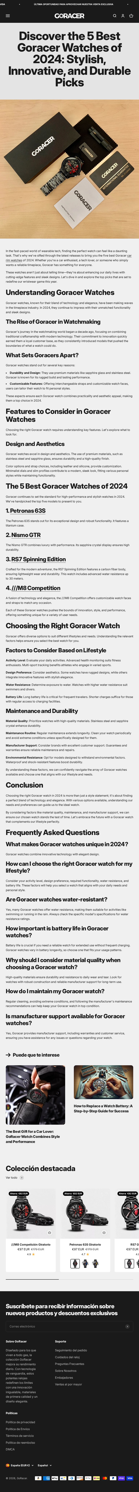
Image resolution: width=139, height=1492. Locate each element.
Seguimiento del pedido (71, 1350)
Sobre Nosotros (65, 1371)
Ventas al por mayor (68, 1384)
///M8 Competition (36, 587)
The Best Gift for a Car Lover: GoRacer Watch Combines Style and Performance (33, 1136)
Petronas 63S (27, 510)
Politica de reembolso (20, 1442)
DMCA (10, 1449)
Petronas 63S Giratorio (85, 1244)
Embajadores (64, 1377)
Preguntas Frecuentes (69, 1364)
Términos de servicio (20, 1436)
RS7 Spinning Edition (38, 559)
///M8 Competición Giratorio (30, 1244)
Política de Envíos (18, 1429)
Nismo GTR (26, 534)
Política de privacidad (20, 1422)
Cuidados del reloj (67, 1357)
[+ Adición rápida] (49, 1232)
